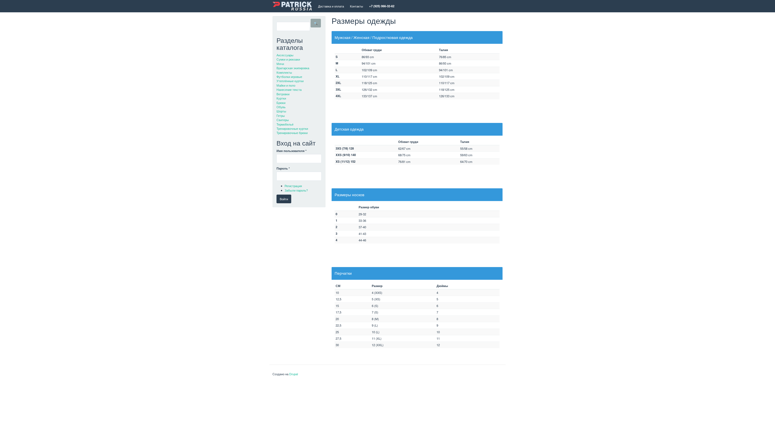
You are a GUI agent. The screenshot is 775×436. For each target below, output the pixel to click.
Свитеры (282, 120)
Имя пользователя (291, 151)
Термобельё (284, 124)
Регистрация (293, 186)
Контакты (356, 6)
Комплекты (284, 72)
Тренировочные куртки (292, 128)
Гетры (280, 115)
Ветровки (282, 94)
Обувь (281, 107)
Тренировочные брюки (292, 133)
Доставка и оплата (331, 6)
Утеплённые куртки (290, 81)
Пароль (283, 168)
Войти (284, 199)
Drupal (293, 374)
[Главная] (293, 6)
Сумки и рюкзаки (288, 59)
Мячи (280, 64)
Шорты (281, 111)
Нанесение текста (289, 89)
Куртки (281, 98)
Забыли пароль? (296, 190)
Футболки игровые (289, 76)
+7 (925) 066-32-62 (381, 6)
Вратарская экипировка (292, 68)
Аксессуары (284, 55)
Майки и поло (285, 85)
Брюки (280, 103)
